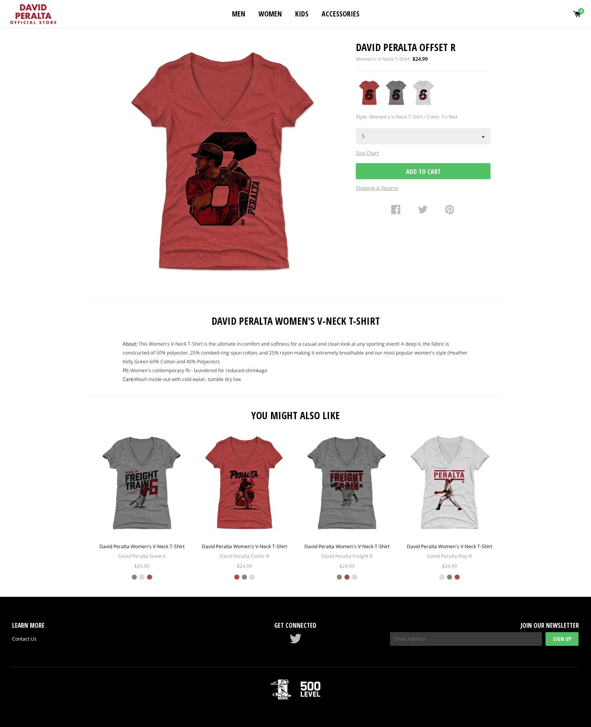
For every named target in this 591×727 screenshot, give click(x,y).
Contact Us (24, 638)
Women (270, 13)
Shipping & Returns (377, 187)
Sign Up (562, 639)
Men (238, 13)
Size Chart (367, 152)
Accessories (340, 13)
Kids (301, 13)
